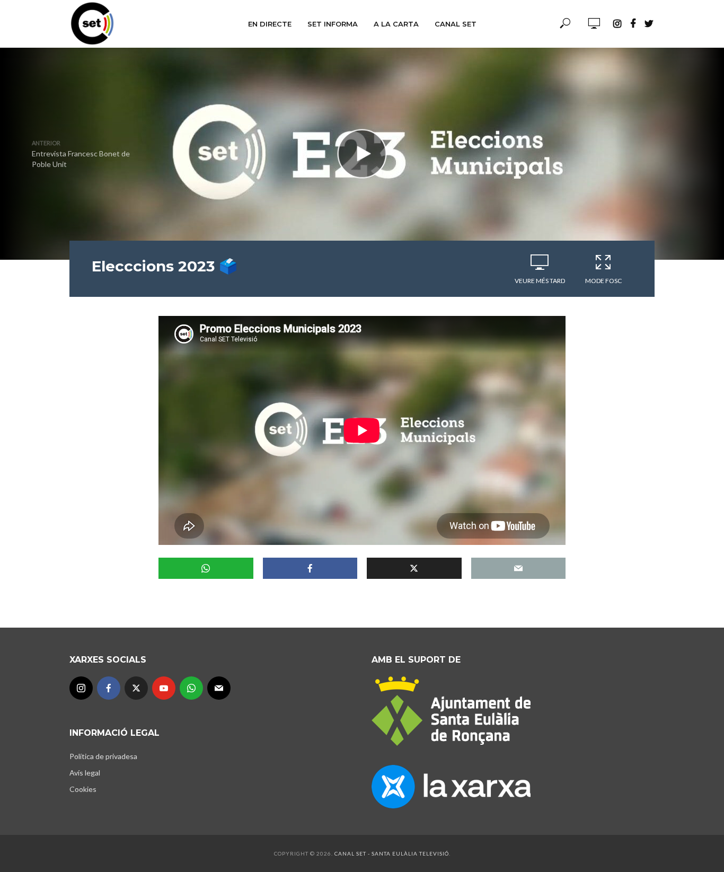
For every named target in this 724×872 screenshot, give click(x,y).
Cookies (82, 789)
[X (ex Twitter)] (136, 688)
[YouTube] (163, 688)
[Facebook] (108, 688)
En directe (270, 24)
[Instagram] (81, 688)
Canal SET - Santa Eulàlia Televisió (391, 853)
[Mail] (219, 688)
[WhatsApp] (191, 688)
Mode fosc (603, 281)
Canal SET (455, 24)
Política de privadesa (103, 756)
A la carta (396, 24)
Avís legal (84, 772)
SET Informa (332, 24)
